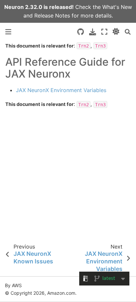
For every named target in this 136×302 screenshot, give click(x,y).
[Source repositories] (80, 32)
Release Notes (52, 15)
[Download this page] (92, 32)
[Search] (127, 32)
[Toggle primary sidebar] (8, 32)
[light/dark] (116, 32)
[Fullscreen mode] (104, 32)
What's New (117, 7)
